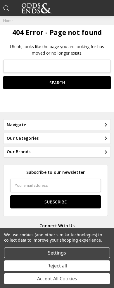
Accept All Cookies (57, 278)
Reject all (57, 265)
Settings (57, 253)
